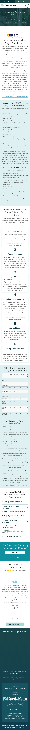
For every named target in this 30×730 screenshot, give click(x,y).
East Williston (12, 89)
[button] (7, 1)
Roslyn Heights (23, 89)
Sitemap (6, 727)
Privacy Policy (14, 727)
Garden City (20, 87)
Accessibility (22, 727)
